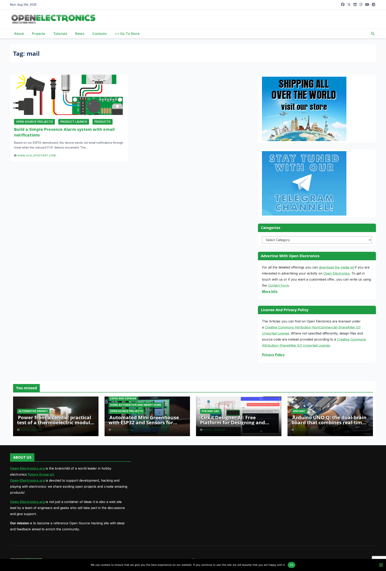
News (79, 34)
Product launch (73, 121)
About (19, 34)
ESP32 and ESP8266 (123, 398)
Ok (291, 564)
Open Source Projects (34, 121)
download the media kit (336, 267)
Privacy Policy (273, 355)
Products (102, 121)
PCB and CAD (210, 411)
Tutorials (60, 34)
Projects (38, 34)
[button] (372, 34)
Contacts (99, 34)
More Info (269, 291)
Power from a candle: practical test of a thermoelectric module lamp (55, 422)
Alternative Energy (33, 411)
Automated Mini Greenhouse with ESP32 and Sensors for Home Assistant (144, 422)
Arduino (299, 411)
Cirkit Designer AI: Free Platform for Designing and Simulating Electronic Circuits (235, 422)
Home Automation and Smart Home (135, 404)
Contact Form (278, 285)
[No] (381, 565)
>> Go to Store (127, 34)
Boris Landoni (31, 429)
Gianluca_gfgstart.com (36, 155)
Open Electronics (336, 273)
